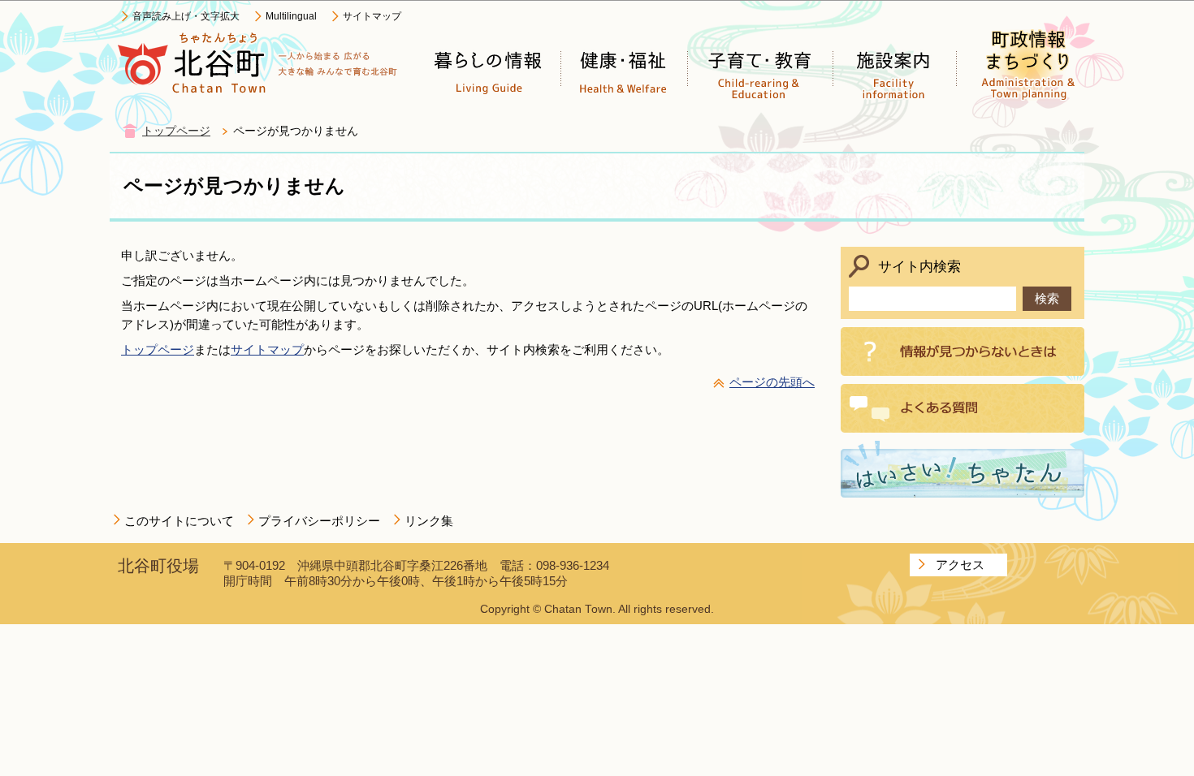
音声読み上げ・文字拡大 (186, 16)
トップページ (176, 131)
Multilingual (291, 16)
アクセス (960, 564)
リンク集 (428, 521)
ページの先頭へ (772, 382)
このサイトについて (179, 521)
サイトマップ (372, 16)
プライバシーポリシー (319, 521)
